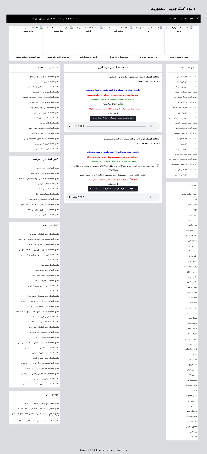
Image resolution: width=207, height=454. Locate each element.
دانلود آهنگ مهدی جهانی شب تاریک (45, 174)
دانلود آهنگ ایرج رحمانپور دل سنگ (45, 149)
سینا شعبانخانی (191, 308)
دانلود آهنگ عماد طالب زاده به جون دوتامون (42, 348)
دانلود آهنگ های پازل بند (187, 144)
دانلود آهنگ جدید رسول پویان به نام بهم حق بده (40, 286)
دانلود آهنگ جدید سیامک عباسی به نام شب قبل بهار (38, 343)
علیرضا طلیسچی (191, 339)
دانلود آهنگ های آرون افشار (186, 102)
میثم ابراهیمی (191, 416)
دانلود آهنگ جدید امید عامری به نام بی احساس (134, 77)
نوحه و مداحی (191, 422)
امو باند (194, 210)
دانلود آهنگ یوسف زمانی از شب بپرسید (43, 199)
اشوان (195, 199)
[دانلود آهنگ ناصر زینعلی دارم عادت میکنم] (28, 40)
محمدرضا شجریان (190, 385)
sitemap (173, 18)
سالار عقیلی (192, 277)
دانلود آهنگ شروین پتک (49, 82)
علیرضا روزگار (191, 334)
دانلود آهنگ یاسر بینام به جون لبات (45, 307)
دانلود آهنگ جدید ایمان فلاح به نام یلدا (43, 296)
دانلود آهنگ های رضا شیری (186, 149)
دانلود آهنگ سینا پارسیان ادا (47, 194)
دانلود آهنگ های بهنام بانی (186, 128)
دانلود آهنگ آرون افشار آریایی (47, 144)
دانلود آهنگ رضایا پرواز (50, 265)
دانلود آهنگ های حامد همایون (185, 133)
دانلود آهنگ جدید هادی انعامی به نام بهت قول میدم (38, 239)
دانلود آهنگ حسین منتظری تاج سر (45, 358)
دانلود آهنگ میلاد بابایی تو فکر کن (45, 353)
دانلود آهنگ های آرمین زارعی (185, 97)
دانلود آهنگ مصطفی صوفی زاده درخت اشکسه (41, 97)
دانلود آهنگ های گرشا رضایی (186, 92)
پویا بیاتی (193, 432)
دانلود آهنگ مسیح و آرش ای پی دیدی (44, 77)
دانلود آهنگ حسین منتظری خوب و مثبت (43, 245)
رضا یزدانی (192, 261)
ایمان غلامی (192, 225)
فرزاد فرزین (192, 344)
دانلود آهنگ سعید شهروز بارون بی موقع (43, 210)
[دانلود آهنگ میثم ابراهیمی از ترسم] (179, 40)
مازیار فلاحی (192, 360)
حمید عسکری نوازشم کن (118, 57)
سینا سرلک (193, 303)
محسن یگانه (192, 375)
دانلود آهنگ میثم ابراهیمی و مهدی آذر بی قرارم (40, 374)
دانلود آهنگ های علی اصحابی (186, 175)
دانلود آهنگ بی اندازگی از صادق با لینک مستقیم (40, 301)
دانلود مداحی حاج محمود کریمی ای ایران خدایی (41, 403)
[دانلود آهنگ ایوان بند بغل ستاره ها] (148, 40)
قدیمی (194, 354)
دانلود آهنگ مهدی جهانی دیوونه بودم (44, 102)
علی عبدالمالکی (191, 329)
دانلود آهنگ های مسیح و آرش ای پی (183, 118)
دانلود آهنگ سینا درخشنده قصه (46, 281)
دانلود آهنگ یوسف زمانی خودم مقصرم (44, 332)
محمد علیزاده (192, 380)
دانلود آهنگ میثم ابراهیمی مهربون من (44, 128)
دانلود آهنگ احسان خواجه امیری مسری (44, 260)
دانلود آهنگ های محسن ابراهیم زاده (183, 159)
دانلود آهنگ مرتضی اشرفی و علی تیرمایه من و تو (40, 205)
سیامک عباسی (191, 292)
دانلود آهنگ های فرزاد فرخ (186, 82)
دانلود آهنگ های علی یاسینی (186, 123)
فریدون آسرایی (191, 349)
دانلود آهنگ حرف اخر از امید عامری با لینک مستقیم (131, 139)
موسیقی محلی (191, 411)
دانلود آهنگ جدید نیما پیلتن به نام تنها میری (41, 369)
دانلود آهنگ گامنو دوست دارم (47, 338)
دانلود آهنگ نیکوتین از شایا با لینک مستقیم (42, 322)
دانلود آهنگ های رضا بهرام (186, 113)
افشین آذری (192, 205)
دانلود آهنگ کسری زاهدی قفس (46, 113)
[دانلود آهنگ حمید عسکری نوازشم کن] (118, 40)
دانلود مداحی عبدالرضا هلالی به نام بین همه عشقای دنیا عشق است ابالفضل (35, 415)
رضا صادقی (192, 256)
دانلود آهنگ (134, 90)
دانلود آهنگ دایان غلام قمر (48, 184)
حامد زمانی (193, 246)
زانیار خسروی (192, 272)
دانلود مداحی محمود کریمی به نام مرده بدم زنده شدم (38, 409)
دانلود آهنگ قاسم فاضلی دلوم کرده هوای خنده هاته (39, 179)
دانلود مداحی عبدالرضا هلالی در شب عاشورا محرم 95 (39, 421)
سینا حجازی (192, 298)
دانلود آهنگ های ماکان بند (187, 139)
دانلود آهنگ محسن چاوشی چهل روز (45, 108)
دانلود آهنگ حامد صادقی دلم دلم (46, 118)
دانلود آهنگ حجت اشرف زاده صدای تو (44, 234)
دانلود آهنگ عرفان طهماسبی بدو (46, 379)
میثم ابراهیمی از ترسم (179, 57)
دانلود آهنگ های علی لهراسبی (185, 170)
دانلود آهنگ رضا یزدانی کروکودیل (45, 276)
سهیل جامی (192, 287)
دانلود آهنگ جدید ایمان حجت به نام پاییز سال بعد (39, 384)
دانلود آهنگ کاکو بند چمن (49, 123)
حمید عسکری (192, 251)
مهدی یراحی (192, 401)
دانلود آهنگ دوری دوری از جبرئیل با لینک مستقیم (39, 255)
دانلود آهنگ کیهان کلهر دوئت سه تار (45, 133)
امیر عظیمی (193, 215)
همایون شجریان (191, 427)
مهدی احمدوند (191, 396)
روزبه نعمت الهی (190, 267)
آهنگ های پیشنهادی (190, 18)
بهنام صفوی (192, 241)
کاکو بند (194, 437)
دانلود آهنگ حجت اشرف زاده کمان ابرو (44, 327)
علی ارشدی (193, 318)
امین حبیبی (192, 220)
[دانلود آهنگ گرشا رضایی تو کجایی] (88, 40)
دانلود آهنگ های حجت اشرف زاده (184, 164)
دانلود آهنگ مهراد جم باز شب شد (46, 92)
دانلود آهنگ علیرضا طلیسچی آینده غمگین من (41, 139)
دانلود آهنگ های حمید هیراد (186, 154)
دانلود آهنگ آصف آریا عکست (47, 189)
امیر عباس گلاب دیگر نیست (58, 57)
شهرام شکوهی (191, 313)
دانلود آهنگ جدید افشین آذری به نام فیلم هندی (40, 363)
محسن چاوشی (191, 370)
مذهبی (194, 391)
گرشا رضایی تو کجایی (88, 57)
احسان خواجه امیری (189, 194)
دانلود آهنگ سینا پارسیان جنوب (46, 215)
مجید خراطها (192, 365)
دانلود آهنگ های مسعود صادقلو (185, 108)
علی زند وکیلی (191, 323)
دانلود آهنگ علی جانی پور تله (47, 168)
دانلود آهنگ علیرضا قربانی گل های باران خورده (40, 87)
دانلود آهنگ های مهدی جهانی (186, 87)
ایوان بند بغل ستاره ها (149, 57)
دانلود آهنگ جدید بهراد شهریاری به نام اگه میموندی (39, 250)
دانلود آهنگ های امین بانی (187, 77)
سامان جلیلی (192, 282)
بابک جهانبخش (191, 230)
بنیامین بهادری (191, 236)
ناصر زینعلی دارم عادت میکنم (28, 57)
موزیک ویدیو (192, 406)
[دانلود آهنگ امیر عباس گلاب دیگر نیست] (58, 40)
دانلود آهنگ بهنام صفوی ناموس (46, 270)
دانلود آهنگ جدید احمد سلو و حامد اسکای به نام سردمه (37, 312)
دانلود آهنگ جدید (132, 95)
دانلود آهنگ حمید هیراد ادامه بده (46, 291)
